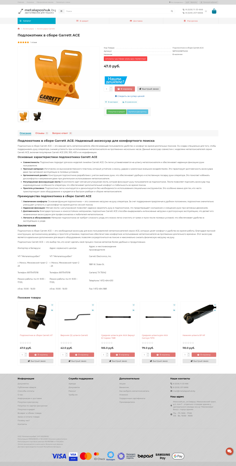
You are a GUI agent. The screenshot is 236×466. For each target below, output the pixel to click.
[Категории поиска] (61, 11)
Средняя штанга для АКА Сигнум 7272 (155, 336)
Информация (26, 378)
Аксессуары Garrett (46, 29)
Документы (23, 384)
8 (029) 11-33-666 (194, 9)
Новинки (123, 395)
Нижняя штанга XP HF (194, 335)
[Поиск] (172, 11)
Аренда (72, 384)
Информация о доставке (30, 398)
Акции (122, 384)
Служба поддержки (81, 378)
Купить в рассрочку (138, 111)
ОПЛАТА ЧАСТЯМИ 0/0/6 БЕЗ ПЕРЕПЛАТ (125, 59)
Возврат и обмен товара (29, 413)
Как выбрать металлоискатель (134, 391)
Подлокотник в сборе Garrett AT (36, 335)
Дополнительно (129, 378)
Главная (21, 2)
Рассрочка (192, 21)
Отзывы (41, 133)
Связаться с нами (63, 2)
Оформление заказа (45, 2)
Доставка (137, 21)
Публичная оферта (27, 387)
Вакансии (124, 387)
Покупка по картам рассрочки (32, 406)
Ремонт (72, 391)
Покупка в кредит (116, 111)
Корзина (30, 2)
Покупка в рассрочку (28, 402)
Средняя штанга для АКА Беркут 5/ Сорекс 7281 (118, 336)
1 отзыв (33, 42)
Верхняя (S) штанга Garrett (74, 335)
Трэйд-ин (73, 395)
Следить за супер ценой (130, 96)
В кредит (84, 21)
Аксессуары (28, 29)
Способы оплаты (26, 391)
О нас (20, 395)
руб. (191, 2)
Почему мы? (24, 420)
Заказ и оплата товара (28, 417)
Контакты (22, 424)
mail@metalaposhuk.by (184, 391)
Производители (127, 402)
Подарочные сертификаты (132, 398)
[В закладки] (52, 305)
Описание (25, 133)
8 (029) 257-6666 (194, 12)
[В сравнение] (52, 310)
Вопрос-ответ (61, 133)
